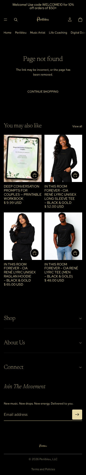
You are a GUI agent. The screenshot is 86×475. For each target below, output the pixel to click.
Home (7, 33)
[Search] (16, 19)
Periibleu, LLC (48, 459)
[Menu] (5, 19)
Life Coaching (58, 33)
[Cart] (80, 19)
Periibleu (21, 33)
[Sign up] (77, 415)
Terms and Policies (43, 469)
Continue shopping (43, 92)
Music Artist (37, 33)
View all (77, 126)
